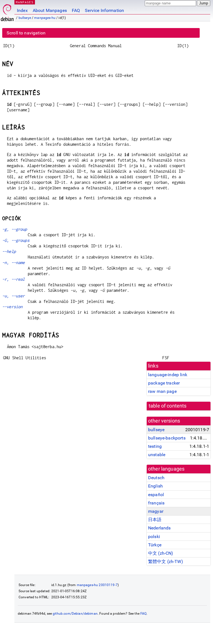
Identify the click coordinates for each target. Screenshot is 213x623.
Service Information (104, 10)
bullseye (25, 18)
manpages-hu (44, 18)
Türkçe (154, 544)
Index (22, 10)
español (156, 494)
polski (154, 536)
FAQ (76, 10)
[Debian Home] (7, 11)
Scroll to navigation (26, 33)
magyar (155, 511)
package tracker (164, 383)
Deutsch (156, 477)
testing (155, 446)
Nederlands (159, 528)
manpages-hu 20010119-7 (97, 585)
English (155, 486)
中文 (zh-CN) (160, 553)
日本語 (154, 519)
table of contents (168, 406)
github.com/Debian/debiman (75, 614)
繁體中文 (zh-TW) (165, 561)
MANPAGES (25, 2)
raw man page (162, 391)
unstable (156, 454)
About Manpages (50, 10)
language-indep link (167, 374)
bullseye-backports (167, 438)
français (156, 503)
